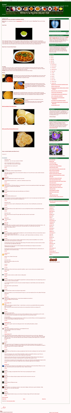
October (53, 67)
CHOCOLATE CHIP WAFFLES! (56, 92)
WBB (50, 254)
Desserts (50, 225)
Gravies (50, 229)
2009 (51, 59)
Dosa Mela (51, 228)
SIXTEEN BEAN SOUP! (55, 105)
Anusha (5, 364)
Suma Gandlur (6, 302)
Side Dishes (51, 243)
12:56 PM (5, 389)
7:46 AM (5, 271)
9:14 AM (5, 362)
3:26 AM (5, 229)
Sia (5, 231)
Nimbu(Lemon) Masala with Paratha (55, 178)
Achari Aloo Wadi (52, 159)
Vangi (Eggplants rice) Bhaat (54, 190)
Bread (50, 212)
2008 (51, 61)
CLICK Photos (51, 220)
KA (4, 341)
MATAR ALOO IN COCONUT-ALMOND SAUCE (13, 19)
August (53, 71)
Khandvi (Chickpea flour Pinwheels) (55, 173)
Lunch (50, 234)
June (52, 74)
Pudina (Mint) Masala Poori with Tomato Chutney (57, 181)
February (53, 81)
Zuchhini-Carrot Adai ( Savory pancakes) (56, 196)
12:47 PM (5, 187)
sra (5, 267)
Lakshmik (6, 253)
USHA (5, 177)
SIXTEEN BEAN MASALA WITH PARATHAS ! (59, 94)
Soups (50, 246)
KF (4, 375)
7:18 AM (5, 347)
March (53, 79)
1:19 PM (5, 200)
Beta (9, 299)
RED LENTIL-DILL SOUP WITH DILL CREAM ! (59, 90)
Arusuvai (50, 208)
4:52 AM (5, 236)
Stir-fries (50, 249)
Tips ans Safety (52, 251)
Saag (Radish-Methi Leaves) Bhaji (55, 185)
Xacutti (50, 193)
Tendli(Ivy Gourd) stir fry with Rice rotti (55, 187)
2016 (51, 57)
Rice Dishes (51, 240)
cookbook (51, 223)
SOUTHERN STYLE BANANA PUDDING (58, 100)
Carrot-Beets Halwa (52, 162)
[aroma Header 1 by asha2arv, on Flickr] (34, 14)
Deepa (5, 327)
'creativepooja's (19, 21)
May (52, 76)
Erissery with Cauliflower (53, 164)
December (53, 64)
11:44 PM (5, 265)
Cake (50, 217)
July (52, 72)
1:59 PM (5, 395)
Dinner (50, 226)
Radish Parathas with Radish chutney (55, 184)
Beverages (51, 209)
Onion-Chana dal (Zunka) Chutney (55, 179)
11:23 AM (5, 300)
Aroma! (4, 4)
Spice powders (51, 248)
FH (5, 169)
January (53, 83)
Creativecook (6, 322)
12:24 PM (5, 383)
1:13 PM (5, 192)
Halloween (51, 231)
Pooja (5, 222)
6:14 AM (5, 339)
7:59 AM (5, 276)
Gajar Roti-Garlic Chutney (53, 167)
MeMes (50, 235)
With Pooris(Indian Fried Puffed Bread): (9, 106)
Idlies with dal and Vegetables (54, 170)
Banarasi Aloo (51, 161)
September (53, 69)
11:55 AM (5, 320)
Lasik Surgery (51, 232)
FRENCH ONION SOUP (55, 86)
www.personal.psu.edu (53, 127)
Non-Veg (50, 237)
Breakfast (51, 214)
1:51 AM (5, 220)
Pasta (50, 238)
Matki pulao (51, 176)
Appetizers (51, 206)
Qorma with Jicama (52, 182)
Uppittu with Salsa (52, 188)
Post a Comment (5, 397)
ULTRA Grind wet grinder (53, 252)
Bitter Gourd (51, 211)
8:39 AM (5, 167)
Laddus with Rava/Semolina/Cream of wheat (56, 175)
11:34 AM (5, 309)
